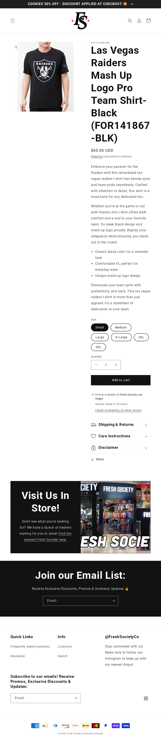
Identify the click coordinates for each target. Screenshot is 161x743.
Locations (65, 646)
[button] (12, 20)
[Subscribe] (113, 601)
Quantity (96, 356)
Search (63, 656)
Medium (121, 327)
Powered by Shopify (92, 733)
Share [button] (100, 459)
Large (100, 337)
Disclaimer (17, 656)
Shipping (96, 156)
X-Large (121, 337)
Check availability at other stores (118, 410)
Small (100, 327)
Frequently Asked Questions (30, 646)
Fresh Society (74, 733)
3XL (98, 347)
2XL (141, 337)
